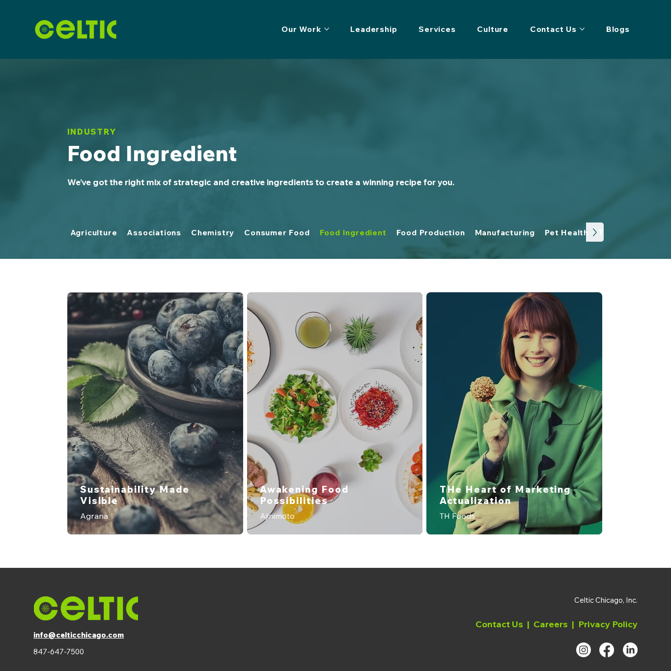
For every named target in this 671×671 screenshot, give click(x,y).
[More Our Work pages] (326, 29)
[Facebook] (606, 650)
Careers (550, 624)
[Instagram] (583, 650)
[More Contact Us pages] (582, 29)
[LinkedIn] (630, 650)
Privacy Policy (608, 624)
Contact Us (499, 624)
